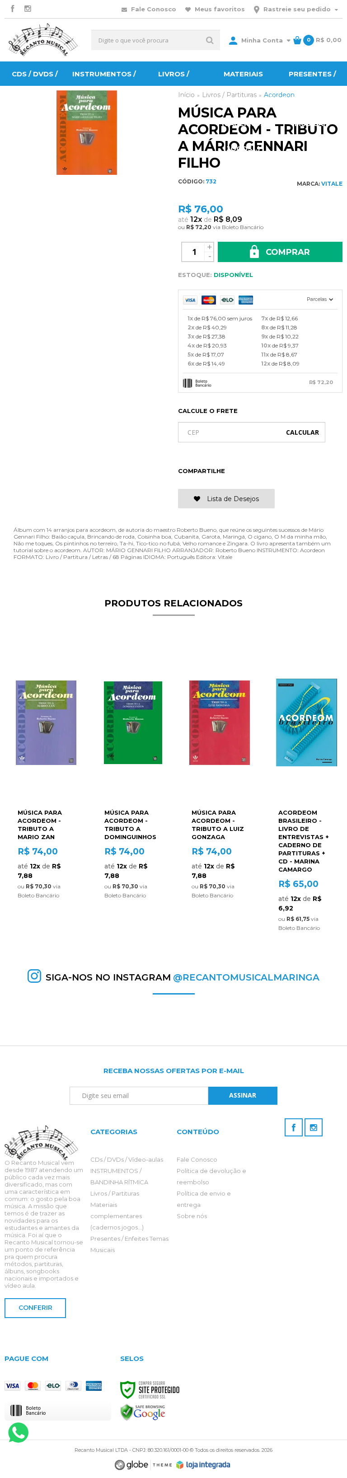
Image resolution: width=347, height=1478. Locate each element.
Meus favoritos (219, 9)
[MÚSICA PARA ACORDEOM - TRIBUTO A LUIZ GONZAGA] (220, 774)
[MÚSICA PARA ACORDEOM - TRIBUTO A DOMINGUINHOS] (133, 774)
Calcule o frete (208, 410)
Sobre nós (192, 1216)
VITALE (331, 183)
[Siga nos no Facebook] (12, 9)
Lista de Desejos (232, 499)
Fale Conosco (152, 9)
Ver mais (46, 894)
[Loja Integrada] (203, 1465)
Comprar (286, 252)
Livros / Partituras (114, 1193)
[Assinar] (243, 1096)
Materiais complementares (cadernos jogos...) (117, 1216)
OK (302, 432)
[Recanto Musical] (43, 40)
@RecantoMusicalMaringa (246, 977)
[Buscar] (210, 40)
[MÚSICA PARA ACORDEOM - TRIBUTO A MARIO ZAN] (46, 774)
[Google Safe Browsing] (142, 1411)
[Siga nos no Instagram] (27, 9)
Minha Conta (262, 40)
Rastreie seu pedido (297, 9)
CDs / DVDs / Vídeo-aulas (126, 1159)
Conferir (35, 1308)
